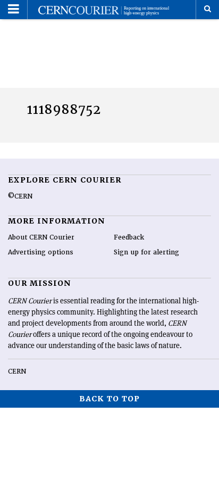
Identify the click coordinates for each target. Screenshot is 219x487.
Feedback (129, 237)
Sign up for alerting (146, 252)
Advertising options (40, 252)
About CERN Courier (41, 237)
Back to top (109, 398)
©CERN (20, 196)
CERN (17, 371)
